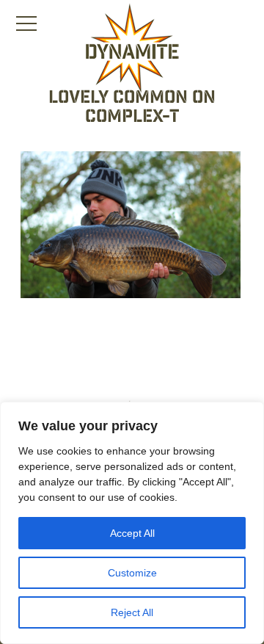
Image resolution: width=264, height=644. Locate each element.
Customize (132, 573)
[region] (132, 523)
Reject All (132, 612)
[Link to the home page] (132, 48)
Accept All (132, 533)
